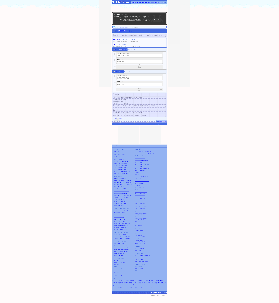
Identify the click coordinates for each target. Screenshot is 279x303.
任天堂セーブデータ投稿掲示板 (140, 231)
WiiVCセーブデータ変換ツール (120, 178)
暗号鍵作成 (156, 282)
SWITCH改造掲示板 (138, 225)
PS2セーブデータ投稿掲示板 (140, 219)
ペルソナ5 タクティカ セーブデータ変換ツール (131, 17)
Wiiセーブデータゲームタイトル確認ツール (123, 184)
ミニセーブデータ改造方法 (120, 193)
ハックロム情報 (117, 268)
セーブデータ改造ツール (119, 157)
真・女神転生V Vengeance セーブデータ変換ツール (132, 20)
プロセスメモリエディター (119, 262)
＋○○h (147, 164)
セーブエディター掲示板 (141, 192)
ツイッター (164, 295)
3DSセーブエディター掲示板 (141, 202)
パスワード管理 (116, 284)
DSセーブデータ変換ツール (119, 186)
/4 (148, 2)
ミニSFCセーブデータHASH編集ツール (122, 197)
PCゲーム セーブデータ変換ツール (121, 249)
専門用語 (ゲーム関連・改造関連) (142, 261)
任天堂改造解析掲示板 (139, 230)
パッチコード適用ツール (140, 162)
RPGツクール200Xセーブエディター (121, 229)
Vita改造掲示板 (138, 221)
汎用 (140, 2)
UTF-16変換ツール (139, 185)
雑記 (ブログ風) (138, 250)
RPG (146, 2)
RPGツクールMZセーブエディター (121, 219)
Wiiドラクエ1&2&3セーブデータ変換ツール (123, 180)
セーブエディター (118, 151)
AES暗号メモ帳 (119, 282)
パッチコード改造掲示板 (140, 193)
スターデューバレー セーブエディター (122, 247)
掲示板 (136, 2)
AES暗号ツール (142, 280)
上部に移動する (162, 121)
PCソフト (116, 260)
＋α (165, 2)
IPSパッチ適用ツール (117, 272)
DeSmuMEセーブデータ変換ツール (121, 188)
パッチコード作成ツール (118, 118)
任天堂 (159, 2)
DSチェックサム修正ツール (119, 205)
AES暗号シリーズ (134, 280)
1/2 (152, 2)
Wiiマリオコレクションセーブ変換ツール (122, 182)
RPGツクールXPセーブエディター (121, 227)
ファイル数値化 (138, 284)
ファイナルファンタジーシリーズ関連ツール (144, 153)
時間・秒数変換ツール (139, 178)
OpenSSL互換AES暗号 (159, 280)
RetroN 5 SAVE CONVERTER (120, 212)
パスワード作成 (163, 282)
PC (162, 2)
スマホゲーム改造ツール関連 (120, 234)
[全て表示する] (163, 23)
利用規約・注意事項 (139, 268)
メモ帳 (113, 282)
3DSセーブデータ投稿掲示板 (140, 204)
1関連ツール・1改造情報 (120, 163)
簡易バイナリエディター (140, 158)
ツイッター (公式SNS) (139, 248)
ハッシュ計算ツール (148, 282)
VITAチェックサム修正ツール (121, 161)
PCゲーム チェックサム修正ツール (121, 251)
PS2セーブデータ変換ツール (120, 167)
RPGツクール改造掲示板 (140, 243)
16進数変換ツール (138, 174)
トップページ (116, 145)
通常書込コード (117, 39)
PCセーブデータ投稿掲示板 (140, 236)
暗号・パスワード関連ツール (118, 280)
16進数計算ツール (138, 172)
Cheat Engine (116, 264)
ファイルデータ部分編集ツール (141, 160)
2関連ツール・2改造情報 (120, 165)
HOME (133, 2)
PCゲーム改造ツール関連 (119, 243)
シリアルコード (117, 44)
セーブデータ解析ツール (140, 170)
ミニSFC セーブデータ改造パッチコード (122, 195)
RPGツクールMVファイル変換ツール (122, 223)
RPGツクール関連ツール (119, 217)
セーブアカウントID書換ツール (120, 154)
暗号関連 (127, 280)
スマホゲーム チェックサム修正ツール (122, 236)
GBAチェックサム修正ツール (120, 203)
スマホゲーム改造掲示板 (139, 240)
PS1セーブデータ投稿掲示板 (140, 214)
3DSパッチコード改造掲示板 (140, 203)
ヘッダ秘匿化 (161, 284)
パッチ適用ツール (117, 271)
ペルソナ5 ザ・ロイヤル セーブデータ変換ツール (131, 16)
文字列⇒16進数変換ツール (140, 183)
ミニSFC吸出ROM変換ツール (120, 199)
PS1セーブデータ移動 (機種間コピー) (122, 171)
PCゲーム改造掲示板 (138, 235)
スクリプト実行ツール (139, 187)
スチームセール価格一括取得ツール (142, 255)
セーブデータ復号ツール (119, 159)
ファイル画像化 (145, 284)
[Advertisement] (139, 8)
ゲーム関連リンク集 (139, 259)
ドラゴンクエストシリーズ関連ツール (143, 151)
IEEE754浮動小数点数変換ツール (142, 181)
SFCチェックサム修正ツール (120, 201)
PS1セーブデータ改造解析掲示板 (141, 213)
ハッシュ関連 (140, 282)
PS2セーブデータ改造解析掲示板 (141, 218)
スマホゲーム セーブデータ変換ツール (122, 238)
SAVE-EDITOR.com (162, 292)
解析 (143, 2)
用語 (113, 285)
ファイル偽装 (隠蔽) (154, 284)
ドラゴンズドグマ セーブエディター (121, 245)
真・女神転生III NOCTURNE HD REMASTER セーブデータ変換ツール (136, 19)
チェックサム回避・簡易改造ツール (142, 168)
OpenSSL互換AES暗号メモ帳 (130, 282)
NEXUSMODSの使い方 (119, 253)
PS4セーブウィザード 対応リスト (121, 173)
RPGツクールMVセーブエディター (121, 221)
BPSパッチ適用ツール (118, 275)
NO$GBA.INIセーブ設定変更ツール (121, 191)
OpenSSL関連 (150, 280)
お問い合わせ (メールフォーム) (154, 295)
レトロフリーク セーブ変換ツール (121, 210)
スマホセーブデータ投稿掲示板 (140, 241)
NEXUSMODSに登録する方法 (120, 255)
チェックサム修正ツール (140, 166)
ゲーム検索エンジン (139, 257)
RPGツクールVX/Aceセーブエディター (122, 225)
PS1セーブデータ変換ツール (120, 169)
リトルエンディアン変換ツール (141, 176)
